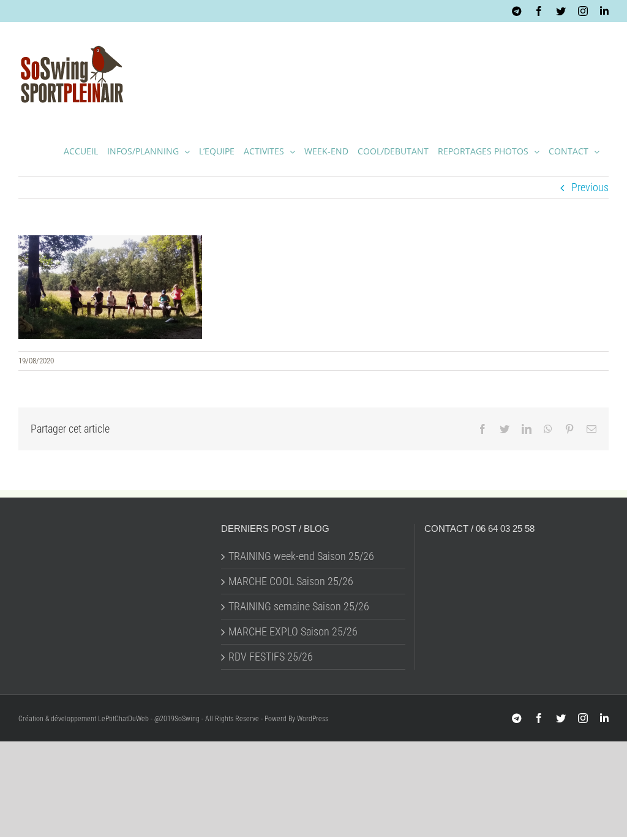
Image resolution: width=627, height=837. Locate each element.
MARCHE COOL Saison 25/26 (290, 581)
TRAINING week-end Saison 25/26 (301, 556)
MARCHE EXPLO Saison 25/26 (293, 632)
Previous (590, 187)
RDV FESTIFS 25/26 (270, 657)
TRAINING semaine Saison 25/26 (298, 606)
